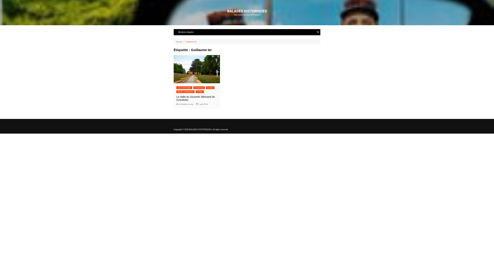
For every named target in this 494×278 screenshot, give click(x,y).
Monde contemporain (185, 92)
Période (200, 92)
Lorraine (210, 88)
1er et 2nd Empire (184, 88)
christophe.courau (186, 104)
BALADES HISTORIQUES (247, 11)
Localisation (199, 88)
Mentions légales (186, 32)
